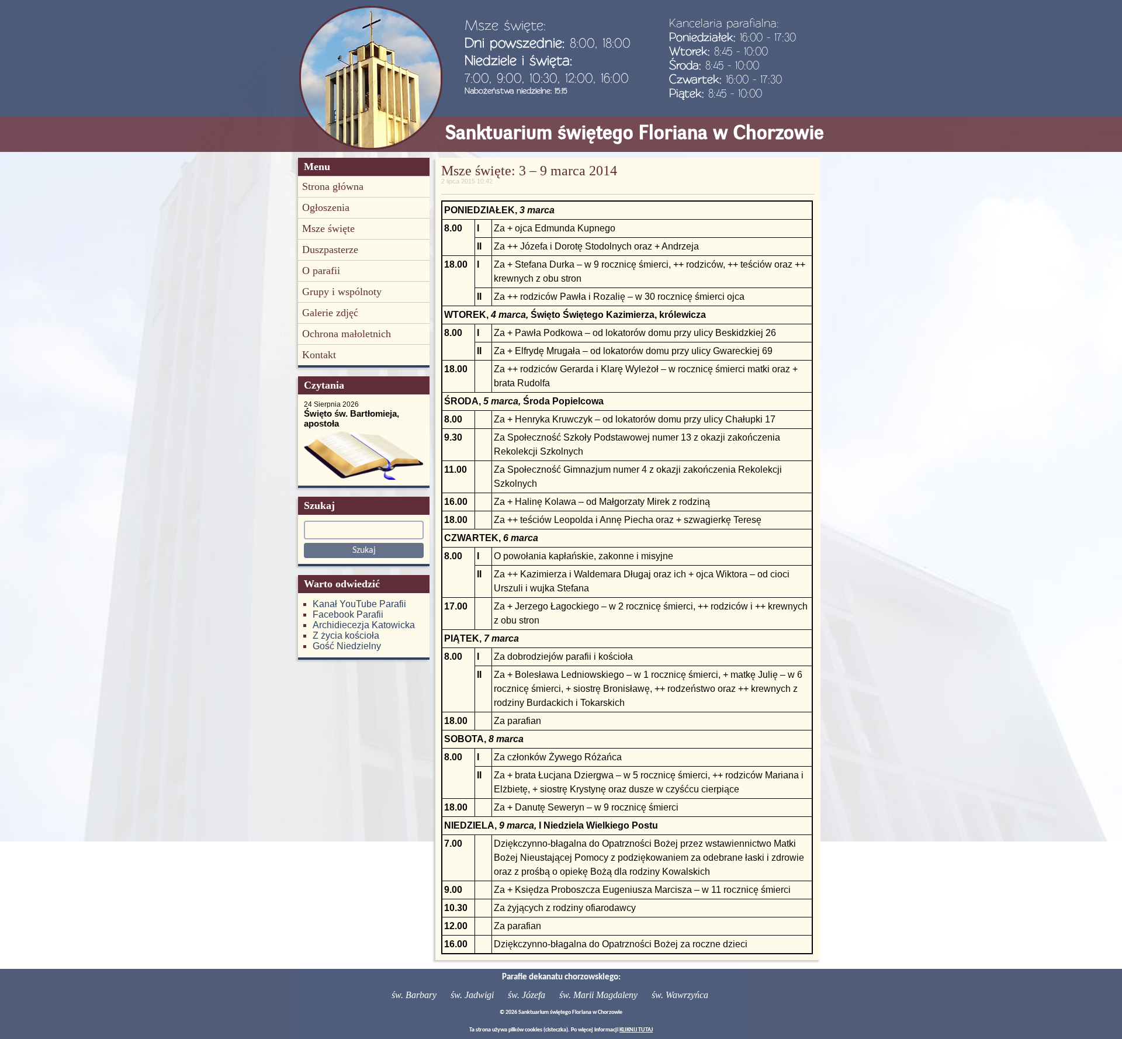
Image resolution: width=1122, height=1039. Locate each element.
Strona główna (332, 186)
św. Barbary (414, 995)
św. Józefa (526, 995)
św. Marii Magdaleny (598, 995)
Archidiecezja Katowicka (364, 625)
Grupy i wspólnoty (342, 291)
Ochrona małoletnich (346, 334)
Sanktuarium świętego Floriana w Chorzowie (634, 132)
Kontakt (319, 355)
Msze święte (328, 228)
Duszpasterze (330, 249)
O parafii (321, 270)
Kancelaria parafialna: (724, 22)
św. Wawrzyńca (680, 995)
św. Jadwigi (472, 995)
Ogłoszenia (325, 207)
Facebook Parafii (348, 614)
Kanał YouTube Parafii (359, 604)
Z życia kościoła (346, 635)
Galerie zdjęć (330, 312)
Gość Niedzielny (347, 646)
